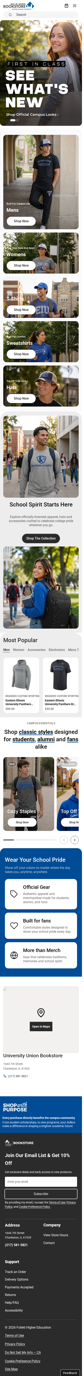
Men (6, 650)
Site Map (11, 1369)
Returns (10, 1295)
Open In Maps (41, 1026)
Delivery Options (16, 1279)
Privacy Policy (15, 1344)
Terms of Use (57, 1202)
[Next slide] (75, 840)
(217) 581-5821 (18, 1076)
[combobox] (46, 14)
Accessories (36, 650)
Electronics (57, 650)
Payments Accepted (19, 1287)
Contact (49, 1243)
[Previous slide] (64, 840)
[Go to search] (41, 73)
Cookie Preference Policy (35, 1206)
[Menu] (75, 6)
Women (18, 650)
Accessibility (14, 1310)
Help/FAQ (12, 1303)
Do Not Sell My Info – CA (23, 1352)
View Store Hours (55, 1235)
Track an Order (15, 1272)
